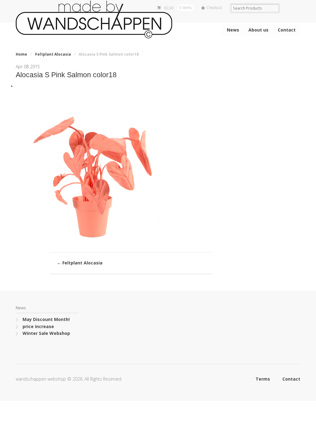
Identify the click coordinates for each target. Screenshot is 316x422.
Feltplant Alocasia (53, 54)
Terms (263, 379)
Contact (287, 30)
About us (258, 30)
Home (21, 54)
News (233, 30)
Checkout (214, 7)
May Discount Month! (46, 319)
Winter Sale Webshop (46, 333)
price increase (38, 326)
